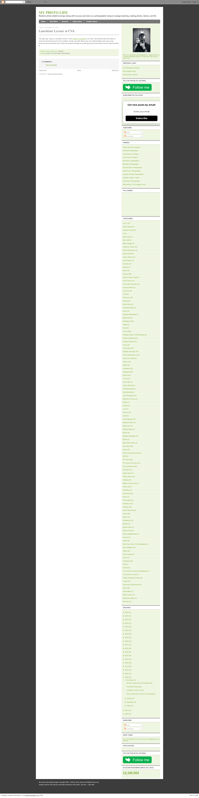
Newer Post (42, 70)
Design (125, 301)
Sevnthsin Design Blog (130, 150)
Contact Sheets (128, 287)
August (128, 705)
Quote (125, 513)
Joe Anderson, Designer (131, 154)
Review (125, 524)
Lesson (125, 412)
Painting (125, 480)
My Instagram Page (129, 71)
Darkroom (126, 297)
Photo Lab (126, 486)
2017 (126, 645)
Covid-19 (126, 291)
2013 (126, 659)
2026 (126, 612)
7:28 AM (60, 51)
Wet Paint (126, 601)
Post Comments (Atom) (55, 74)
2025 (126, 616)
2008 (126, 677)
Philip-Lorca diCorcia (129, 483)
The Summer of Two (129, 574)
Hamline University (129, 351)
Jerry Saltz (126, 382)
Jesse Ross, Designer (130, 157)
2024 (126, 619)
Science (125, 537)
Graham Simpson (128, 341)
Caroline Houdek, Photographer (133, 174)
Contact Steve (91, 21)
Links (124, 416)
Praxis (125, 497)
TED (124, 564)
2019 (126, 637)
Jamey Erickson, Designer (131, 147)
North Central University (131, 453)
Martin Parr (126, 426)
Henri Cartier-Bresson (130, 355)
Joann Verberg (128, 385)
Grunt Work (127, 348)
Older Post (115, 70)
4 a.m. (125, 223)
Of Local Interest (56, 53)
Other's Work (127, 476)
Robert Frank (127, 530)
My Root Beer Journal (130, 74)
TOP (196, 795)
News (125, 449)
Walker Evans (127, 595)
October (129, 698)
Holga (125, 365)
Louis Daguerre (128, 419)
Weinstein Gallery (128, 598)
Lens (124, 409)
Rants (125, 517)
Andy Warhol (127, 253)
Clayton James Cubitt (130, 277)
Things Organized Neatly (131, 578)
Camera (125, 274)
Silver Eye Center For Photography (134, 544)
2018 (126, 641)
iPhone (125, 375)
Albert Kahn (127, 237)
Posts (128, 132)
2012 (126, 663)
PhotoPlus (126, 490)
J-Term (125, 378)
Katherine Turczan (129, 399)
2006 (126, 714)
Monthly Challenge (129, 436)
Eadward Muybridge (129, 314)
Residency (126, 520)
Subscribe (141, 118)
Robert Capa (127, 527)
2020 (126, 634)
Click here (153, 56)
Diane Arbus (127, 304)
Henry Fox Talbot (128, 358)
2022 (126, 627)
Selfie (124, 541)
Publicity (125, 507)
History (125, 362)
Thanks (125, 567)
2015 (126, 652)
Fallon (125, 324)
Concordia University (130, 284)
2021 (126, 630)
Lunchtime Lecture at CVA (57, 31)
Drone (125, 311)
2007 (126, 710)
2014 (126, 655)
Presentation (66, 53)
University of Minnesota (130, 584)
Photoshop (126, 493)
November (130, 680)
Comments (129, 136)
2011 (126, 666)
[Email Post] (63, 51)
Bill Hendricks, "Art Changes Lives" (134, 184)
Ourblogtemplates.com (31, 795)
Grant (125, 345)
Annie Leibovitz (128, 257)
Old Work (126, 470)
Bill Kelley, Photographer (131, 164)
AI (123, 233)
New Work (54, 21)
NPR (124, 456)
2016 (126, 648)
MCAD (125, 432)
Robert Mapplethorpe (130, 534)
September (130, 702)
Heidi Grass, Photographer (132, 171)
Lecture (47, 53)
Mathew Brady (127, 429)
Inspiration (126, 368)
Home (43, 21)
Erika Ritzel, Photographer (131, 181)
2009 (126, 673)
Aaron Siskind (127, 226)
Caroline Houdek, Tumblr (131, 177)
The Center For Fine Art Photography (135, 571)
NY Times (126, 459)
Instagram (126, 372)
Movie (125, 439)
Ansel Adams (127, 260)
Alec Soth (126, 240)
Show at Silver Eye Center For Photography (141, 694)
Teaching (126, 561)
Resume (65, 21)
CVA (124, 294)
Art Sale (125, 264)
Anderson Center (128, 247)
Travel (125, 581)
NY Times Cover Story (130, 463)
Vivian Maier (127, 591)
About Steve (77, 21)
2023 (126, 623)
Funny (125, 331)
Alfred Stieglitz (127, 243)
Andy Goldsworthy (129, 250)
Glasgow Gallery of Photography (133, 335)
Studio (125, 551)
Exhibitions (126, 321)
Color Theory (127, 281)
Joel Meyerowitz (128, 389)
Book (124, 270)
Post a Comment (51, 65)
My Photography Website (131, 68)
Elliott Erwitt (126, 318)
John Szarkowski (128, 395)
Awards (125, 267)
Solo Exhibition (127, 547)
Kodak (125, 402)
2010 (126, 670)
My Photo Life (53, 12)
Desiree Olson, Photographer (132, 167)
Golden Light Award (129, 338)
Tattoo (125, 557)
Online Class (127, 473)
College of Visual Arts (79, 39)
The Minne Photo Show (134, 687)
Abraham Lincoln (128, 230)
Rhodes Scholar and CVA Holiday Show (139, 683)
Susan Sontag (127, 554)
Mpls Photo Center (129, 443)
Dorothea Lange (128, 307)
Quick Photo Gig (128, 510)
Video (125, 588)
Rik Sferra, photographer (131, 161)
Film (124, 328)
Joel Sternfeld (127, 392)
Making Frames (128, 422)
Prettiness (126, 503)
